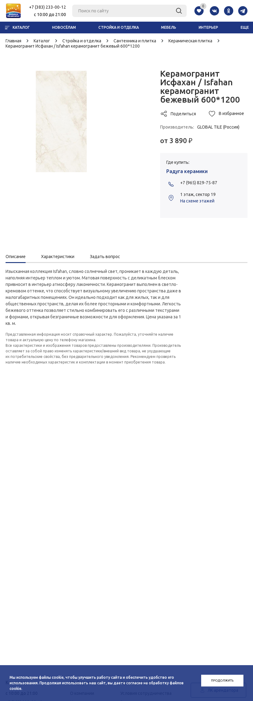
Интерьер (208, 27)
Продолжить (222, 680)
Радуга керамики (187, 171)
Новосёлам (64, 27)
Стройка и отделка (118, 27)
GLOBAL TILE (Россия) (218, 127)
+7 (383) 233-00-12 (47, 7)
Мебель (168, 27)
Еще (245, 27)
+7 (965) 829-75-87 (198, 182)
